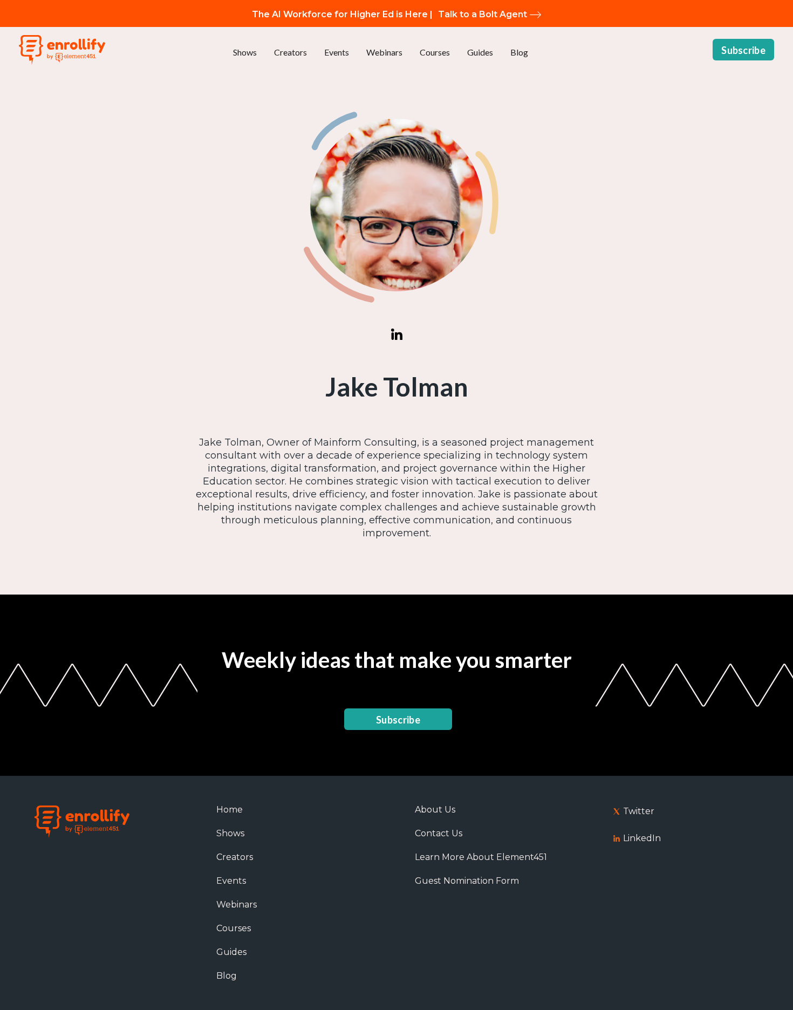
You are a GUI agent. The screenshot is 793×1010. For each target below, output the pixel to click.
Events (336, 52)
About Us (435, 809)
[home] (62, 50)
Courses (435, 52)
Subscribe (743, 50)
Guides (480, 52)
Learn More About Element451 (481, 857)
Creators (290, 52)
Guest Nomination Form (467, 881)
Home (229, 809)
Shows (245, 52)
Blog (519, 52)
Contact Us (438, 833)
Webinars (384, 52)
